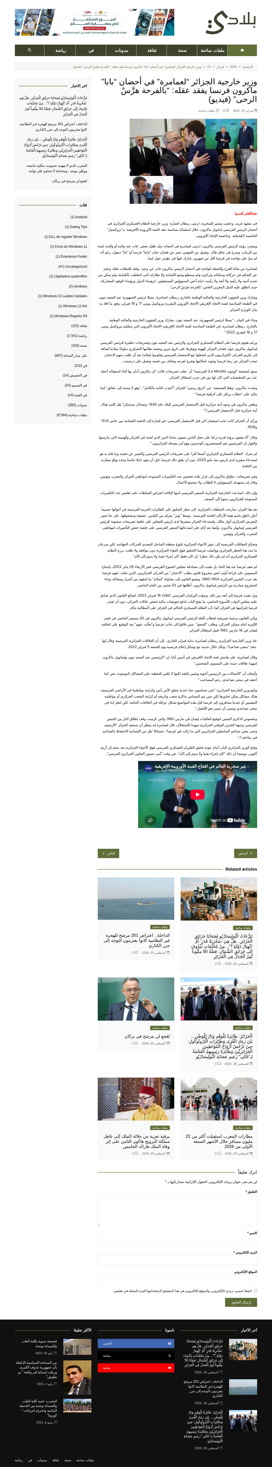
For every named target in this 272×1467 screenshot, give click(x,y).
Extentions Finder (74, 256)
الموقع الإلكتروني (245, 1271)
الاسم (252, 1233)
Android (81, 217)
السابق (243, 853)
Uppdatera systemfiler (70, 276)
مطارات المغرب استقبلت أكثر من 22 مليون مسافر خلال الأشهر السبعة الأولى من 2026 (219, 1141)
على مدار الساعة (75, 355)
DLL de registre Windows (68, 237)
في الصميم (79, 385)
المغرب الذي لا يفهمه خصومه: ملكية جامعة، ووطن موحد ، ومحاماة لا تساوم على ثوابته (56, 168)
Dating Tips (78, 227)
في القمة (80, 395)
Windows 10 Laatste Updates (65, 296)
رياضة (60, 50)
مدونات (121, 50)
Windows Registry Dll (71, 316)
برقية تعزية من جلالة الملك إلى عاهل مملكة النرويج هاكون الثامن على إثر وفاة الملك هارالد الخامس (136, 1141)
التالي (111, 853)
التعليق (251, 1191)
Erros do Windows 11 (71, 246)
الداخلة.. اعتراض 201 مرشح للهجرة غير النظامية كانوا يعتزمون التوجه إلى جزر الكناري (136, 940)
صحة (182, 50)
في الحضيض (78, 375)
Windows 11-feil (75, 306)
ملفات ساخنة (212, 50)
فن (91, 50)
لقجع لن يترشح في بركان (146, 1036)
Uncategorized (76, 266)
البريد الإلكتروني (245, 1252)
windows (80, 286)
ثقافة (152, 50)
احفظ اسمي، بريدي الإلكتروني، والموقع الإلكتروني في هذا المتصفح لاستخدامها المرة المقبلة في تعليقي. (182, 1291)
